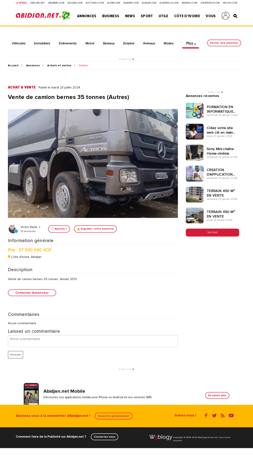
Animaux (149, 43)
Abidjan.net (37, 3)
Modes (169, 43)
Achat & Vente (22, 87)
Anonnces (33, 65)
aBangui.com (189, 3)
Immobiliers (42, 43)
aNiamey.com (131, 3)
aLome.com (113, 3)
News (130, 16)
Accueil (13, 65)
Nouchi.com (230, 3)
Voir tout (212, 232)
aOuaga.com (75, 3)
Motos (90, 43)
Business (110, 16)
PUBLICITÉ (125, 59)
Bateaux (109, 43)
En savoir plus (217, 395)
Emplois (128, 43)
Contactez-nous (104, 436)
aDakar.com (149, 3)
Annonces (86, 16)
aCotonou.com (95, 3)
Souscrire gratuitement (113, 416)
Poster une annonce (224, 43)
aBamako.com (56, 3)
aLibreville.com (169, 3)
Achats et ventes (59, 65)
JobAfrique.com (210, 3)
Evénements (68, 43)
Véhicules (18, 43)
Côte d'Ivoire (187, 16)
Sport (147, 16)
